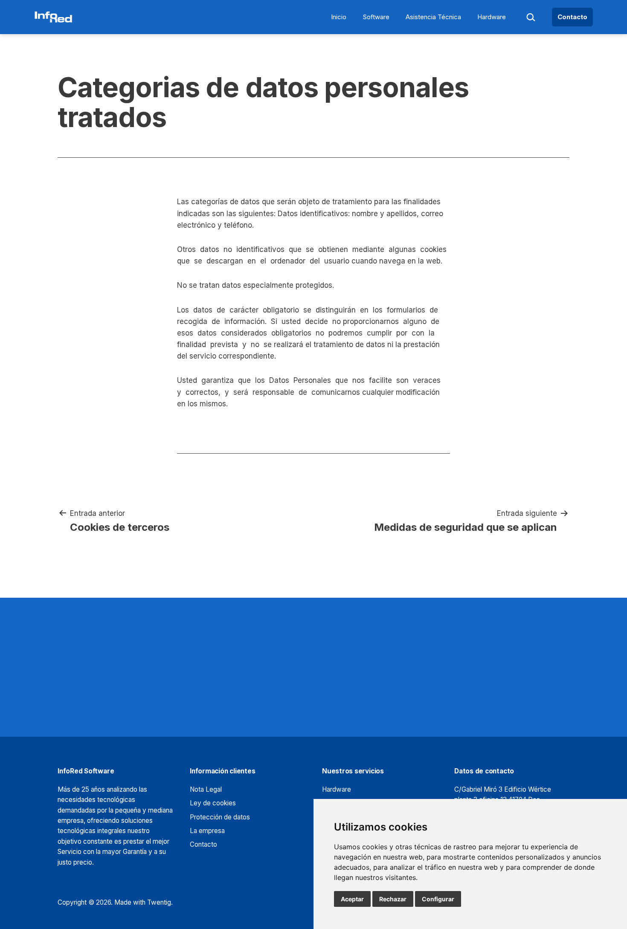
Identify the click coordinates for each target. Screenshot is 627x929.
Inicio (338, 17)
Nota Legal (206, 789)
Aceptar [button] (352, 899)
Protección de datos (220, 817)
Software (376, 17)
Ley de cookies (213, 803)
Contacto (572, 17)
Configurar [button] (438, 899)
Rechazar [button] (392, 899)
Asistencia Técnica (433, 17)
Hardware (491, 17)
